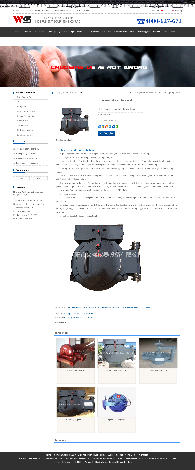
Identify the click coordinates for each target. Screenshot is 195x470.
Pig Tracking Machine (25, 130)
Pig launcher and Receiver (100, 32)
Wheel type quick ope (158, 370)
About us (27, 32)
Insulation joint (22, 121)
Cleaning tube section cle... (27, 158)
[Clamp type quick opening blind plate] (117, 353)
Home (17, 32)
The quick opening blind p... (27, 149)
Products (157, 92)
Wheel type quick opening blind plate (77, 314)
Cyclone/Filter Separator (124, 32)
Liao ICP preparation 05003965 (70, 462)
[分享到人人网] (113, 126)
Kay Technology (131, 462)
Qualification (39, 32)
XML (159, 10)
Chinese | (167, 10)
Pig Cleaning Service (24, 135)
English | (178, 10)
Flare (39, 179)
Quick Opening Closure (57, 32)
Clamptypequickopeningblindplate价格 (103, 307)
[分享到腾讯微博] (110, 126)
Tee (21, 179)
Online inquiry (106, 133)
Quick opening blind (116, 420)
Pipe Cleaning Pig (78, 32)
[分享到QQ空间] (103, 126)
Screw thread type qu (75, 370)
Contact (18, 41)
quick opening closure (128, 458)
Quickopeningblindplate (77, 307)
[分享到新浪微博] (106, 126)
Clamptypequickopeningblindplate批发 (136, 307)
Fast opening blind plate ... (27, 154)
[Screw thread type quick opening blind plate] (75, 353)
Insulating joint (144, 32)
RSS (153, 10)
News (173, 32)
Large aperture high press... (27, 163)
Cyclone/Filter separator (25, 116)
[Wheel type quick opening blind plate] (158, 353)
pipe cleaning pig (111, 458)
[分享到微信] (117, 126)
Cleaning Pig (21, 102)
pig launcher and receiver (148, 458)
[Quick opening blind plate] (117, 402)
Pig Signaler (21, 107)
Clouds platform (101, 462)
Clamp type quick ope (116, 370)
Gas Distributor (22, 125)
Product (156, 32)
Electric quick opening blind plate (78, 318)
